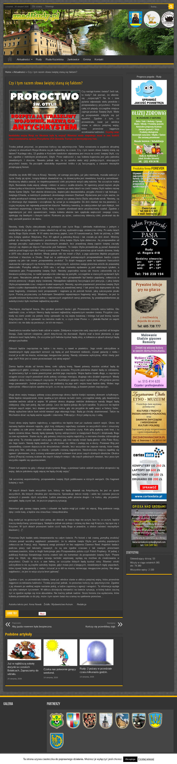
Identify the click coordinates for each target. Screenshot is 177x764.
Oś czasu (37, 6)
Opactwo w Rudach (122, 720)
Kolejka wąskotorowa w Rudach (139, 720)
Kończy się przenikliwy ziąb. (101, 625)
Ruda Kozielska (54, 59)
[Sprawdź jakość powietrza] (149, 103)
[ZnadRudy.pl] (35, 20)
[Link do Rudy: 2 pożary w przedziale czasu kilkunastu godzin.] (96, 652)
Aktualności (23, 59)
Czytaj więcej (146, 759)
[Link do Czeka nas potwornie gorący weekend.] (60, 653)
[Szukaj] (171, 6)
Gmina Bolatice (155, 720)
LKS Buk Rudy (56, 720)
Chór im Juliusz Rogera (89, 720)
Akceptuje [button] (130, 759)
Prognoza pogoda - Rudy (149, 76)
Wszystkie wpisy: (139, 569)
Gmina (87, 59)
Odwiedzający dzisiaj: (141, 558)
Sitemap (49, 6)
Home (8, 72)
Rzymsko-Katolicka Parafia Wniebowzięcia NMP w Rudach (106, 720)
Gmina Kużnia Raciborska (56, 741)
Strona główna (10, 59)
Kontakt (99, 59)
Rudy (39, 59)
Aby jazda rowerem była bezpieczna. (32, 625)
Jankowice (73, 59)
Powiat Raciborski (73, 720)
